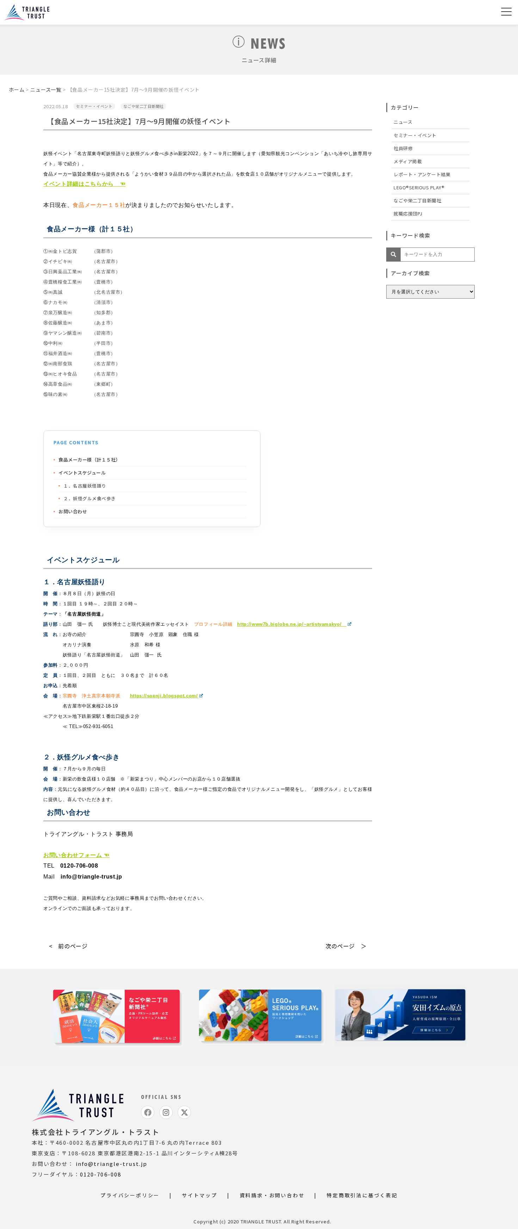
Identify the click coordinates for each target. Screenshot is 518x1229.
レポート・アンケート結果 (422, 174)
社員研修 (403, 148)
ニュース (403, 121)
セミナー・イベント (415, 135)
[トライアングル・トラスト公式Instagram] (166, 1112)
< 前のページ (68, 946)
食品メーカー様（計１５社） (89, 459)
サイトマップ (199, 1195)
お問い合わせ (72, 511)
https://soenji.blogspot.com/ (164, 695)
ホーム (17, 89)
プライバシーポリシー (130, 1195)
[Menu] (506, 13)
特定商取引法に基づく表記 (362, 1195)
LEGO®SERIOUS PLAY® (419, 187)
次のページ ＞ (346, 946)
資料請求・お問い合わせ (272, 1195)
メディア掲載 (408, 161)
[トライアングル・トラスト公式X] (184, 1112)
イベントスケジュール (82, 472)
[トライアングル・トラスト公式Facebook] (147, 1112)
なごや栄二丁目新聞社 (417, 200)
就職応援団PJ (408, 213)
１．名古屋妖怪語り (85, 485)
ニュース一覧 (45, 89)
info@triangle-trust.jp (111, 1163)
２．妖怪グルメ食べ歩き (90, 498)
